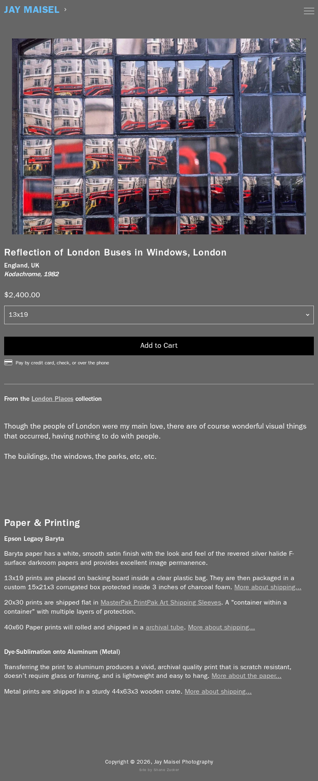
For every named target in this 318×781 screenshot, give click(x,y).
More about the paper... (247, 676)
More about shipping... (267, 587)
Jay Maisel (31, 9)
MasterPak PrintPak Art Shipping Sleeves (161, 602)
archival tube (165, 627)
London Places (52, 399)
